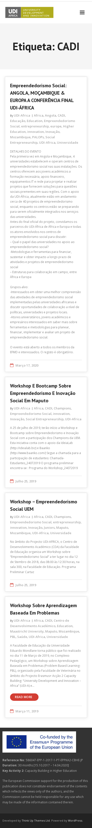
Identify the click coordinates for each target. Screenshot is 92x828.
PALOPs (38, 137)
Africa (38, 115)
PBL (13, 636)
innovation (35, 131)
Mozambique (20, 137)
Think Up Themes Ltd (36, 820)
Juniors (49, 527)
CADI (61, 115)
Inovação (52, 131)
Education (34, 121)
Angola (50, 115)
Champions (62, 408)
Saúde (22, 636)
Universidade (67, 142)
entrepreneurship (35, 126)
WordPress (75, 820)
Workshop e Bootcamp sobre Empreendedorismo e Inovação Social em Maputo (42, 393)
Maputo (62, 527)
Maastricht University (27, 631)
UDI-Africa (22, 115)
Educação (17, 121)
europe (56, 126)
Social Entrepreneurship (45, 419)
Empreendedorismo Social (31, 413)
